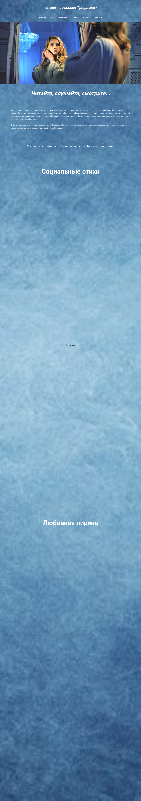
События (75, 17)
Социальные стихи (40, 146)
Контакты (98, 17)
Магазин (86, 17)
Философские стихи (100, 146)
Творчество (64, 17)
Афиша (52, 17)
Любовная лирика (69, 146)
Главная (42, 17)
